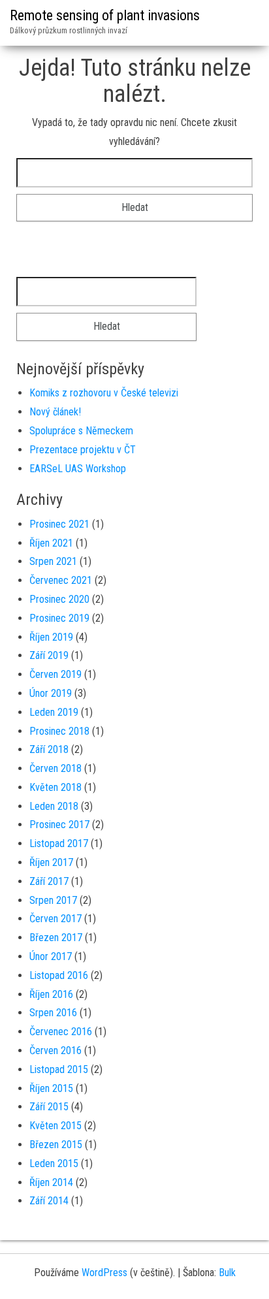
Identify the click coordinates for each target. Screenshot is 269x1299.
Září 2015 (49, 1106)
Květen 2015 (55, 1125)
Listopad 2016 (58, 975)
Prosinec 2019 (59, 618)
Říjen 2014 (51, 1182)
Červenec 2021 (60, 580)
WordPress (104, 1272)
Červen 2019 (55, 674)
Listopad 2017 (58, 843)
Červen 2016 (55, 1050)
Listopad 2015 (58, 1069)
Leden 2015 (53, 1163)
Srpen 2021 (53, 561)
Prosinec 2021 (59, 524)
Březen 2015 (55, 1144)
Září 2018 (49, 749)
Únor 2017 (50, 956)
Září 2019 (49, 655)
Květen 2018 (55, 787)
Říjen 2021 (51, 543)
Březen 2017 (55, 937)
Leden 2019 (53, 712)
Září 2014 (49, 1201)
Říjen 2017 (51, 862)
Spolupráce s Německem (81, 431)
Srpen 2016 (53, 1012)
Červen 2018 (55, 768)
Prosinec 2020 (59, 599)
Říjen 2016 (51, 994)
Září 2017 (49, 881)
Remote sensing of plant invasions (105, 15)
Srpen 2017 (53, 900)
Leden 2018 (53, 806)
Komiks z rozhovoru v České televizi (103, 393)
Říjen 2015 (51, 1088)
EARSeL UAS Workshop (77, 468)
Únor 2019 (50, 693)
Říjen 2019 (51, 637)
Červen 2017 (55, 918)
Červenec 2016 (60, 1031)
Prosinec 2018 (59, 731)
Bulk (227, 1272)
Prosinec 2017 (59, 824)
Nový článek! (55, 412)
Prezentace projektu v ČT (82, 449)
